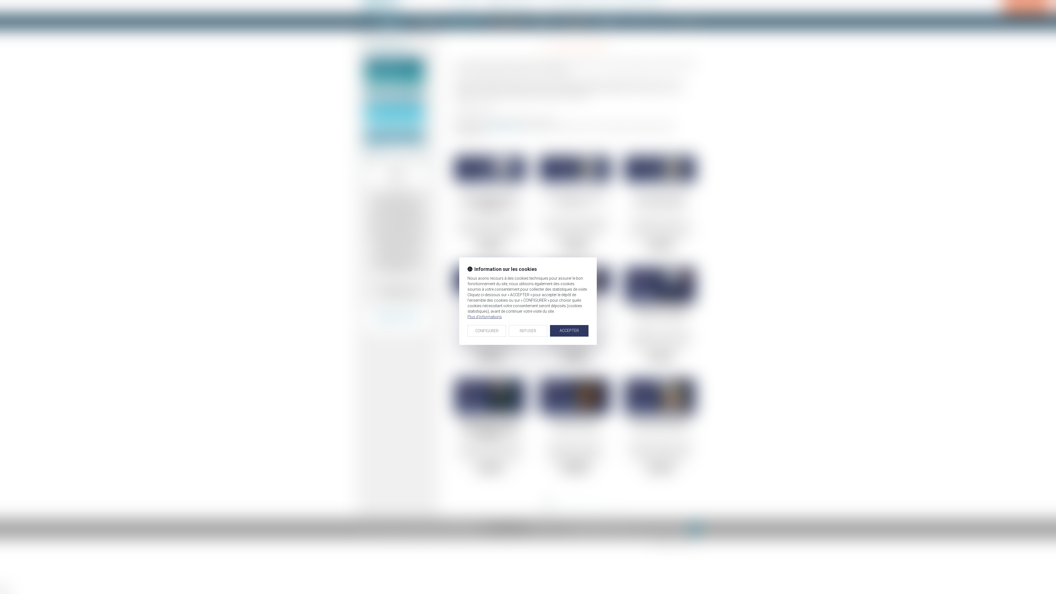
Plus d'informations (485, 317)
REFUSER (528, 331)
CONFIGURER (487, 331)
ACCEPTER (569, 330)
